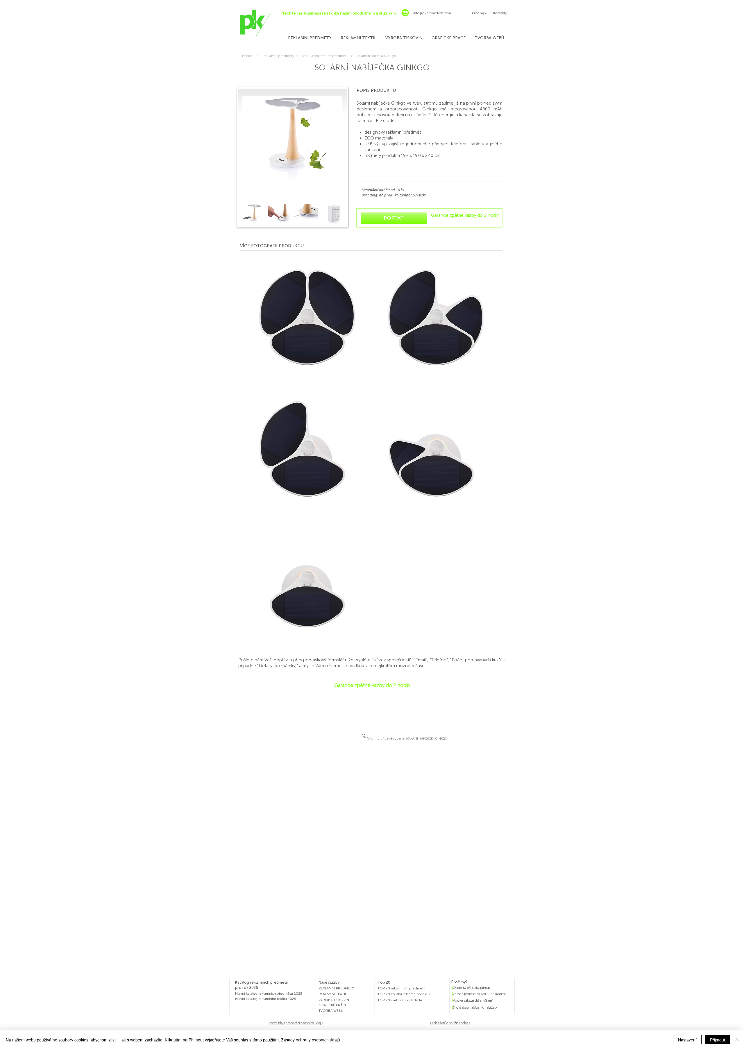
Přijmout (717, 1040)
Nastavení (687, 1040)
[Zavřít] (737, 1039)
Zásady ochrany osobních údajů (310, 1040)
